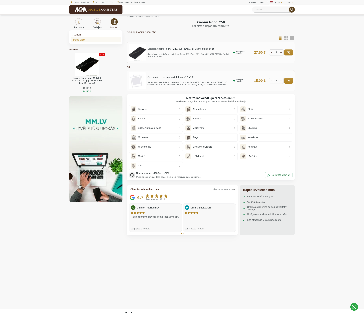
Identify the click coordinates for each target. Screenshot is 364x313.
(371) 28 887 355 (104, 2)
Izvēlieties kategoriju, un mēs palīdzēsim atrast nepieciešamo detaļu (210, 101)
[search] (292, 10)
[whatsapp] (354, 307)
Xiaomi (78, 34)
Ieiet (262, 2)
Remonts (79, 27)
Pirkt (288, 52)
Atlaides (73, 49)
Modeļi (114, 27)
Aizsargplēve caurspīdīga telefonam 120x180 (170, 77)
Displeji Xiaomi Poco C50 (141, 32)
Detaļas (97, 27)
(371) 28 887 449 (82, 2)
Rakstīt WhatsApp (281, 175)
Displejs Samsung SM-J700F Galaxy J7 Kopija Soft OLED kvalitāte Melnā (87, 80)
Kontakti (252, 2)
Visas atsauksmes (222, 189)
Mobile (102, 9)
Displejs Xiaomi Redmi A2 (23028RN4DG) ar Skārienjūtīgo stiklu (181, 49)
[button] (181, 233)
